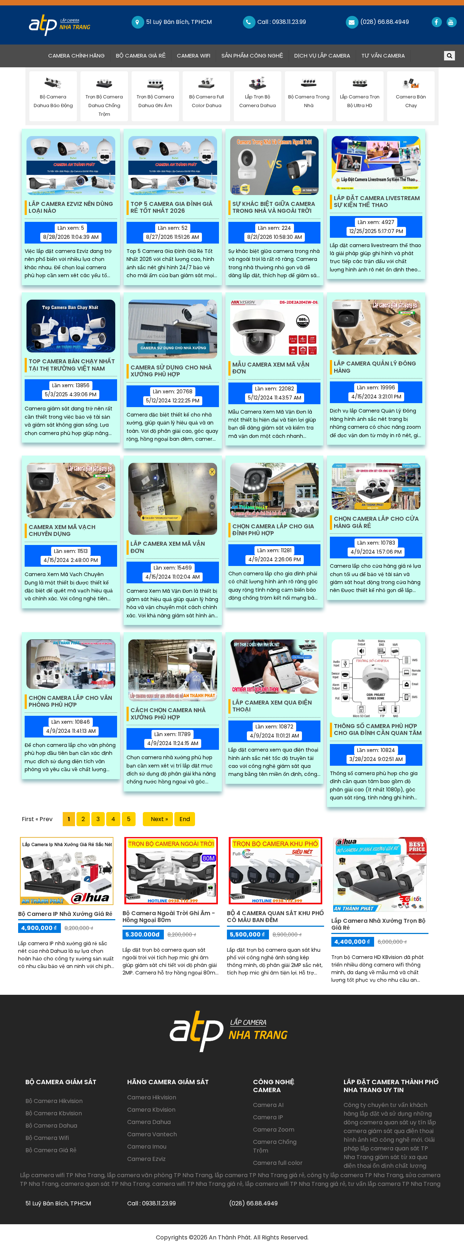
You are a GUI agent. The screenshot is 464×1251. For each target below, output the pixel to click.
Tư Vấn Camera (383, 55)
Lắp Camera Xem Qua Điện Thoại (272, 706)
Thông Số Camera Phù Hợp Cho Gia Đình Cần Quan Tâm (378, 730)
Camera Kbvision (151, 1110)
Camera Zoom (273, 1129)
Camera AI (268, 1105)
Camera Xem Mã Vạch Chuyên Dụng (62, 531)
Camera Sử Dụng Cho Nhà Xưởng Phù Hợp (171, 371)
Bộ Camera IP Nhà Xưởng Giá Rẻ (65, 914)
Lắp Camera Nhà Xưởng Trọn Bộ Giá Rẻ (378, 924)
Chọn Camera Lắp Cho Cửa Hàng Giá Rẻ (376, 522)
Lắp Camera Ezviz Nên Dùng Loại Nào (71, 207)
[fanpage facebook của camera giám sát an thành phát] (436, 22)
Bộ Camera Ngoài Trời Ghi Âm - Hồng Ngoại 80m (169, 916)
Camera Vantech (152, 1134)
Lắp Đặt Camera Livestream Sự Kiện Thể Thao (377, 202)
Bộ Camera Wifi (47, 1138)
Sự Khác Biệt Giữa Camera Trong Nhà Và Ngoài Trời (273, 207)
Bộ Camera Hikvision (54, 1101)
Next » (158, 819)
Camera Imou (146, 1146)
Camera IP (268, 1117)
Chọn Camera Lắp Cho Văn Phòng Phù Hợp (70, 701)
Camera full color (278, 1163)
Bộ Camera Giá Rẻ (141, 55)
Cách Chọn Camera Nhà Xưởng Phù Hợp (168, 714)
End (184, 819)
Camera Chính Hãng (79, 55)
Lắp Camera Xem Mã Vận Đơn (167, 547)
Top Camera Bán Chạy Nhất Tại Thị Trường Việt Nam (72, 365)
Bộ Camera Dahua (51, 1125)
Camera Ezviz (146, 1159)
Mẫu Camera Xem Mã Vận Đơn (270, 368)
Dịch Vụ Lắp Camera (322, 55)
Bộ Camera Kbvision (53, 1113)
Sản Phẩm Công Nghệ (252, 55)
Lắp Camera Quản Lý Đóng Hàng (375, 367)
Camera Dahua (149, 1122)
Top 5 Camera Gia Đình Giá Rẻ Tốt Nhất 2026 (171, 207)
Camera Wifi (193, 55)
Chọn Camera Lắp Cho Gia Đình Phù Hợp (273, 530)
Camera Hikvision (151, 1097)
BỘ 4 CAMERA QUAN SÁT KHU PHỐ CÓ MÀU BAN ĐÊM (275, 916)
